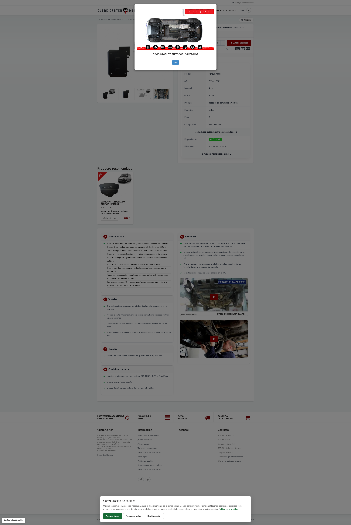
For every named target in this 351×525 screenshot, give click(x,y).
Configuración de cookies (13, 520)
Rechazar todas (133, 516)
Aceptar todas (112, 516)
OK (175, 62)
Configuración (154, 516)
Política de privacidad (228, 509)
